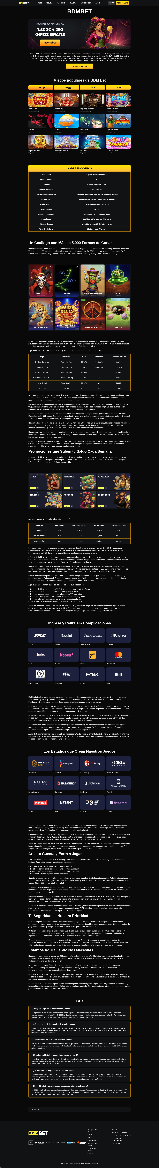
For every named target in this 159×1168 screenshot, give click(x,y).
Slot (116, 87)
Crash (91, 87)
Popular (39, 87)
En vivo (65, 87)
